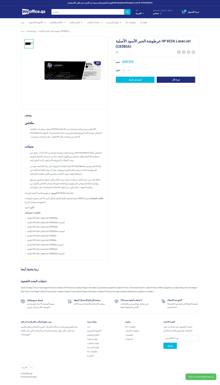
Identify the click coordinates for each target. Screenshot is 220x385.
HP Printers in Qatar (73, 287)
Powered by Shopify (29, 377)
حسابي (156, 13)
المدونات (129, 339)
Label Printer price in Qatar (52, 291)
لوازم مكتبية (75, 22)
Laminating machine (107, 287)
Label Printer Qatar (73, 291)
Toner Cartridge (41, 287)
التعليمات (129, 335)
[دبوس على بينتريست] (183, 52)
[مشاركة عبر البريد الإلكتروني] (193, 52)
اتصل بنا (143, 22)
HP (117, 52)
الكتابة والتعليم (56, 22)
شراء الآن (176, 79)
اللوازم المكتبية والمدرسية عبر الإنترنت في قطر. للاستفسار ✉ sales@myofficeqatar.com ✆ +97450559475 (110, 3)
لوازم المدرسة (112, 22)
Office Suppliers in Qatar (169, 287)
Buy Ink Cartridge (188, 287)
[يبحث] (127, 12)
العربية (24, 367)
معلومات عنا (131, 22)
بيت (22, 22)
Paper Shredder (90, 287)
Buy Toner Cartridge (30, 291)
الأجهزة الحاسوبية (36, 22)
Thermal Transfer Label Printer (143, 287)
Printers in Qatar (56, 287)
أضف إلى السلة (135, 79)
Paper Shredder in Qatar (93, 291)
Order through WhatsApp (199, 376)
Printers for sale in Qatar (115, 291)
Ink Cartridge (26, 287)
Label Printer (123, 287)
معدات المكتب (93, 22)
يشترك (170, 345)
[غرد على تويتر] (188, 52)
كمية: (118, 70)
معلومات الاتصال (132, 330)
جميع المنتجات (31, 31)
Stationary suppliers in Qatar (140, 291)
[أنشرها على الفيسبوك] (179, 52)
